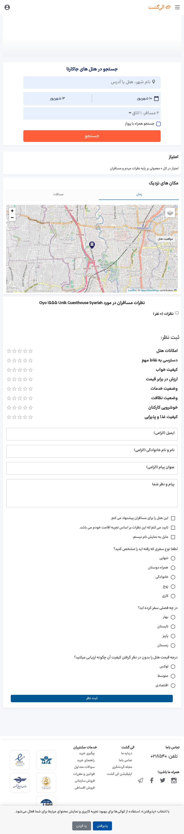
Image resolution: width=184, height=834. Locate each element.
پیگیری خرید (87, 753)
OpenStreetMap (150, 290)
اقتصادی (162, 685)
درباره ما (126, 753)
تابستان (162, 626)
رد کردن (81, 826)
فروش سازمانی (85, 780)
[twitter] (163, 781)
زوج (165, 586)
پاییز (165, 636)
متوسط (163, 676)
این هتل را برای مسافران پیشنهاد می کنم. (139, 518)
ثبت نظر (92, 698)
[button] (92, 245)
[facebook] (152, 781)
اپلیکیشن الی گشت (119, 774)
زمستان (162, 645)
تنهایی (163, 558)
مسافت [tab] (58, 194)
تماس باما (125, 760)
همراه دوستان (158, 567)
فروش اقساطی (85, 787)
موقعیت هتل (165, 239)
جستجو (92, 136)
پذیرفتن (102, 826)
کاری (165, 596)
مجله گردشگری (122, 767)
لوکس (164, 666)
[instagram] (174, 781)
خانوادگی (162, 577)
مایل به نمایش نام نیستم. (150, 537)
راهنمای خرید (86, 760)
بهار (165, 617)
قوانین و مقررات (84, 774)
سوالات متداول (84, 767)
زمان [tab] (139, 194)
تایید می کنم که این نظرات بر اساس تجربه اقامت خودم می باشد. (123, 527)
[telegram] (140, 781)
